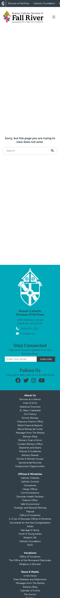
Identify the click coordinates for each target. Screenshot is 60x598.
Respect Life (30, 537)
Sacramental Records (30, 462)
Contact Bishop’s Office (30, 444)
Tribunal (30, 511)
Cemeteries (30, 485)
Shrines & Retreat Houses (30, 458)
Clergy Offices (30, 489)
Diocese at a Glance (30, 399)
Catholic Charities (30, 478)
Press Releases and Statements (30, 579)
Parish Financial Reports (30, 425)
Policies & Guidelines (30, 451)
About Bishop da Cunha (30, 429)
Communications (30, 492)
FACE (30, 545)
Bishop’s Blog (30, 436)
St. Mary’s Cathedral (30, 410)
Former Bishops (30, 418)
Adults (30, 526)
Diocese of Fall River (19, 3)
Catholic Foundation (44, 3)
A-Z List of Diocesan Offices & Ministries (30, 518)
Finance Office (30, 500)
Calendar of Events (30, 590)
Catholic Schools (30, 481)
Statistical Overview (30, 406)
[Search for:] (25, 150)
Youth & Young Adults (30, 533)
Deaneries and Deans (30, 447)
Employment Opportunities (30, 466)
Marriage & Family (30, 530)
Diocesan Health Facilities (30, 496)
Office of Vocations (30, 515)
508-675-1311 (29, 328)
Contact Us (27, 333)
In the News (30, 575)
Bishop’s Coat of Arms (30, 440)
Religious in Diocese (30, 564)
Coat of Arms (30, 403)
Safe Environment (30, 504)
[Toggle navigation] (54, 17)
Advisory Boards (30, 455)
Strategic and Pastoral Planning (30, 507)
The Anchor (30, 594)
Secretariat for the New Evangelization (30, 522)
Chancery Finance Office (30, 421)
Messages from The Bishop (30, 432)
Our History (30, 414)
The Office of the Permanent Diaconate (30, 560)
